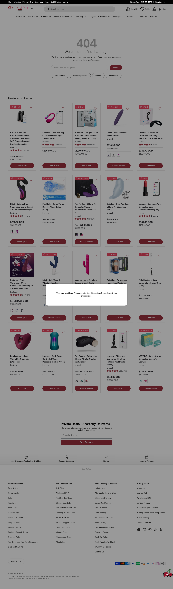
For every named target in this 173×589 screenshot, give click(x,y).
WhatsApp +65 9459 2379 (141, 2)
